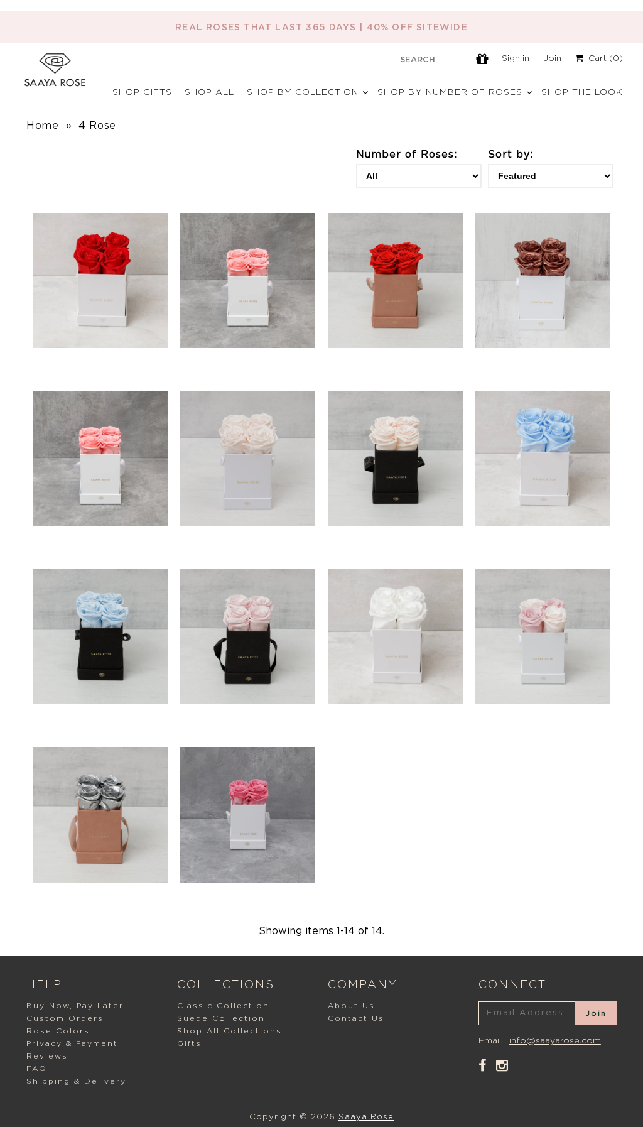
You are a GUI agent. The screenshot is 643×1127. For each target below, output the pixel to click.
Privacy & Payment (72, 1043)
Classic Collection (223, 1006)
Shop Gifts (142, 92)
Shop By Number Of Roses (449, 92)
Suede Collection (221, 1018)
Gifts (189, 1043)
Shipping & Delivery (76, 1081)
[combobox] (417, 59)
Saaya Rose (366, 1117)
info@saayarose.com (555, 1041)
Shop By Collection (303, 92)
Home (42, 126)
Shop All (209, 92)
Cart (603, 58)
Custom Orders (65, 1018)
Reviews (47, 1056)
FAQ (36, 1068)
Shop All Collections (229, 1031)
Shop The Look (582, 92)
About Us (351, 1006)
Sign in (515, 58)
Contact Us (356, 1018)
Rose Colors (58, 1031)
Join (552, 58)
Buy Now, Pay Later (75, 1006)
